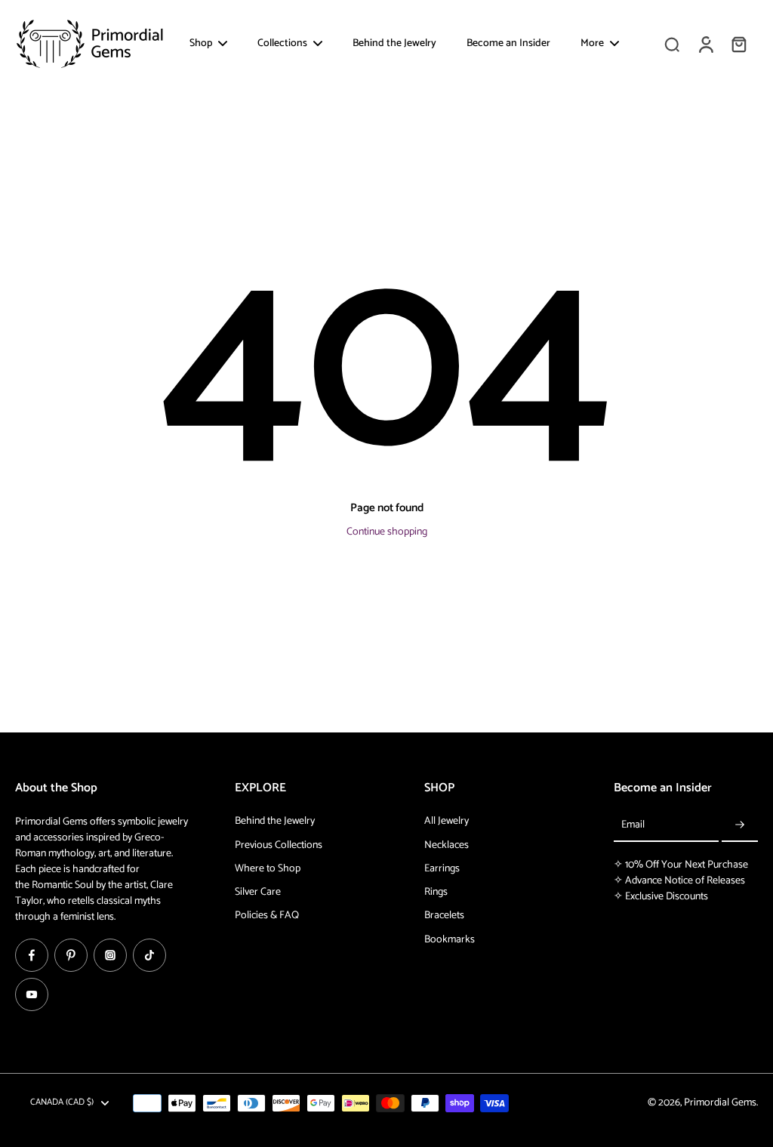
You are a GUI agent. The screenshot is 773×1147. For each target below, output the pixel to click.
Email (633, 825)
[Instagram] (110, 955)
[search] (671, 44)
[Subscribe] (740, 825)
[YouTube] (31, 994)
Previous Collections (278, 845)
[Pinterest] (71, 955)
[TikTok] (149, 955)
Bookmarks (449, 940)
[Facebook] (31, 955)
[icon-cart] (738, 44)
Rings (436, 892)
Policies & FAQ (267, 915)
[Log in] (705, 44)
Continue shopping (386, 532)
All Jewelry (446, 821)
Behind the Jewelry (275, 821)
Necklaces (446, 845)
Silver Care (258, 892)
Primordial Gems (720, 1103)
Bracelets (444, 915)
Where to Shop (267, 869)
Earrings (442, 869)
